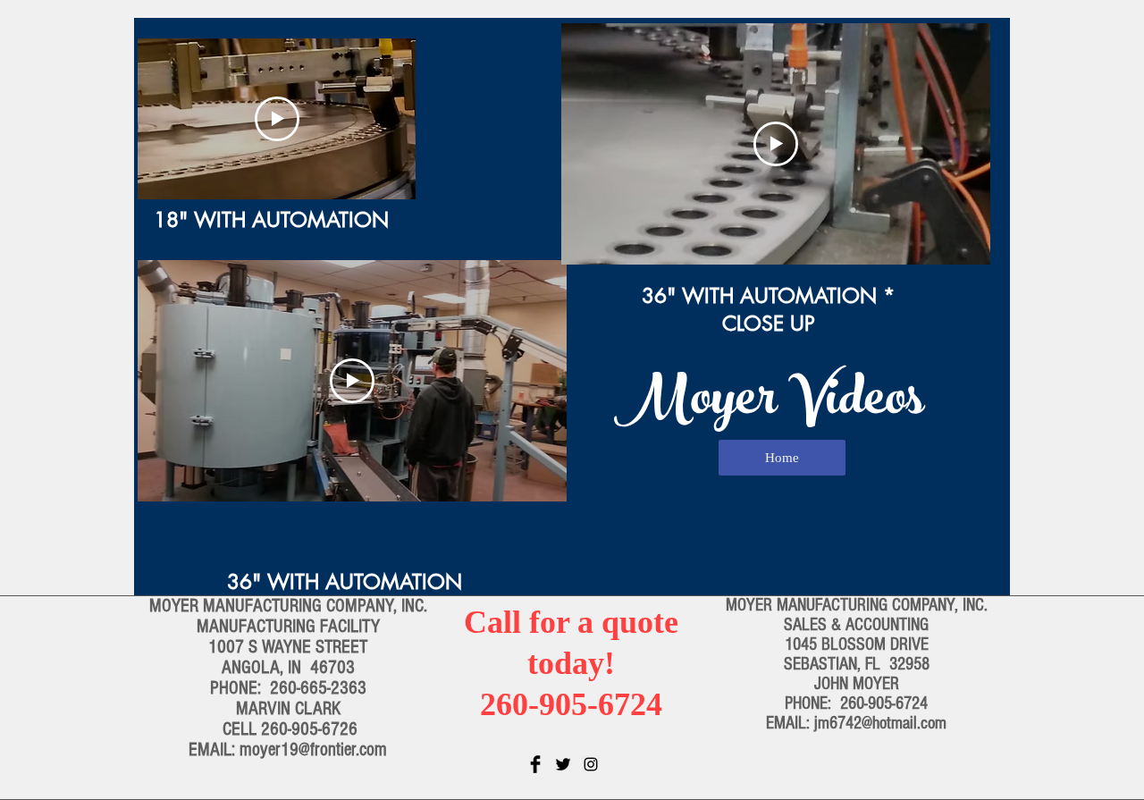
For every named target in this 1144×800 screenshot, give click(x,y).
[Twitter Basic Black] (563, 764)
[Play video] (277, 119)
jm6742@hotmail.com (880, 723)
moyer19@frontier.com (313, 749)
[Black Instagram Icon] (591, 764)
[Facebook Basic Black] (535, 764)
